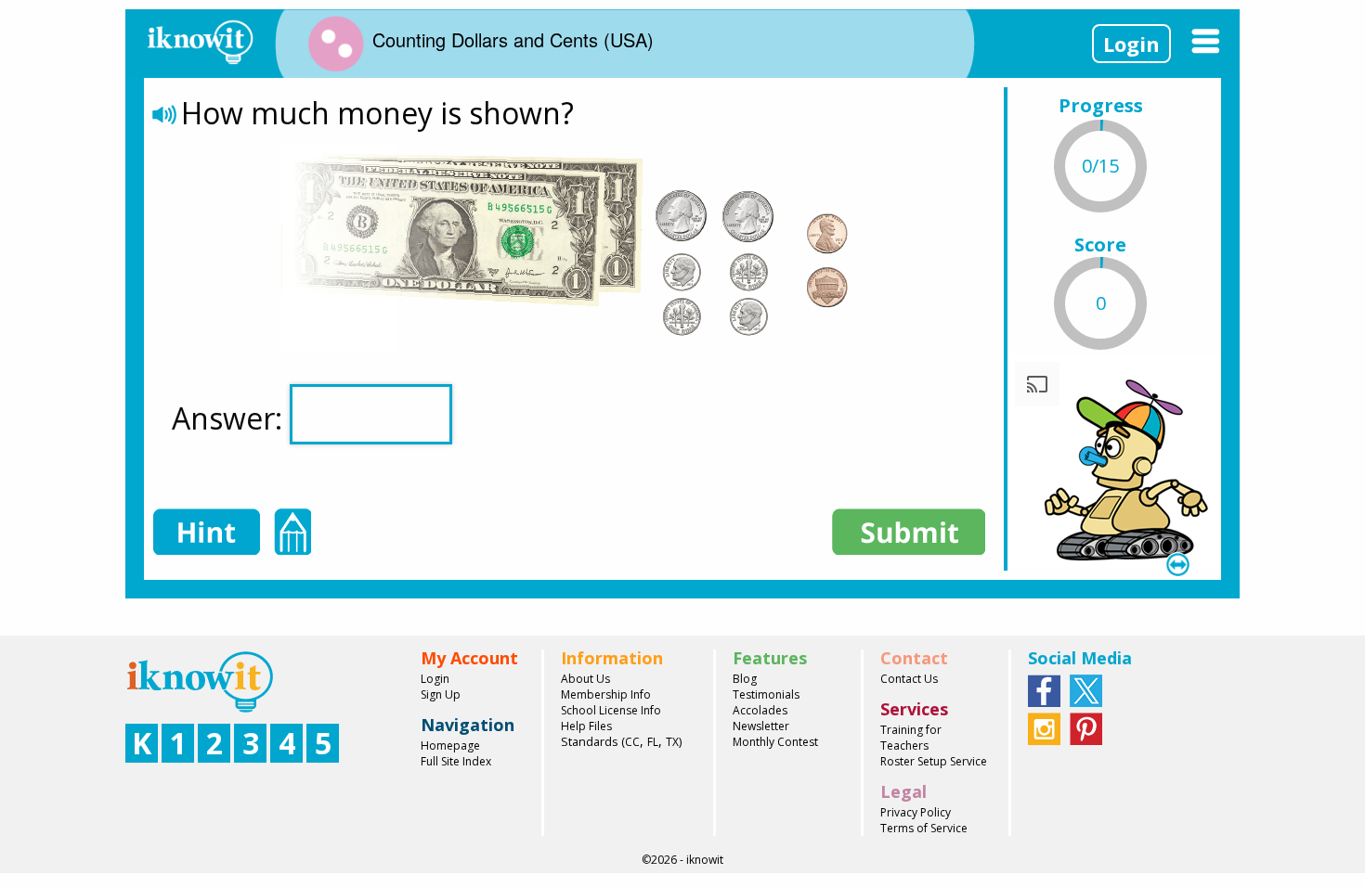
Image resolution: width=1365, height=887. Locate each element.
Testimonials (766, 694)
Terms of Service (924, 828)
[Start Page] (199, 39)
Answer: (231, 418)
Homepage (450, 745)
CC (632, 742)
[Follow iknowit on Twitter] (1086, 689)
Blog (745, 679)
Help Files (586, 726)
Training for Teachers (911, 737)
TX (672, 742)
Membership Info (606, 694)
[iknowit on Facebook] (1044, 689)
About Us (585, 679)
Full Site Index (456, 761)
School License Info (611, 710)
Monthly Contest (775, 742)
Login (1131, 44)
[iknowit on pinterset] (1086, 727)
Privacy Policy (915, 812)
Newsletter (761, 726)
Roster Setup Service (933, 761)
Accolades (760, 710)
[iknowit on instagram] (1044, 727)
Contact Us (909, 679)
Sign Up (441, 694)
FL (652, 742)
